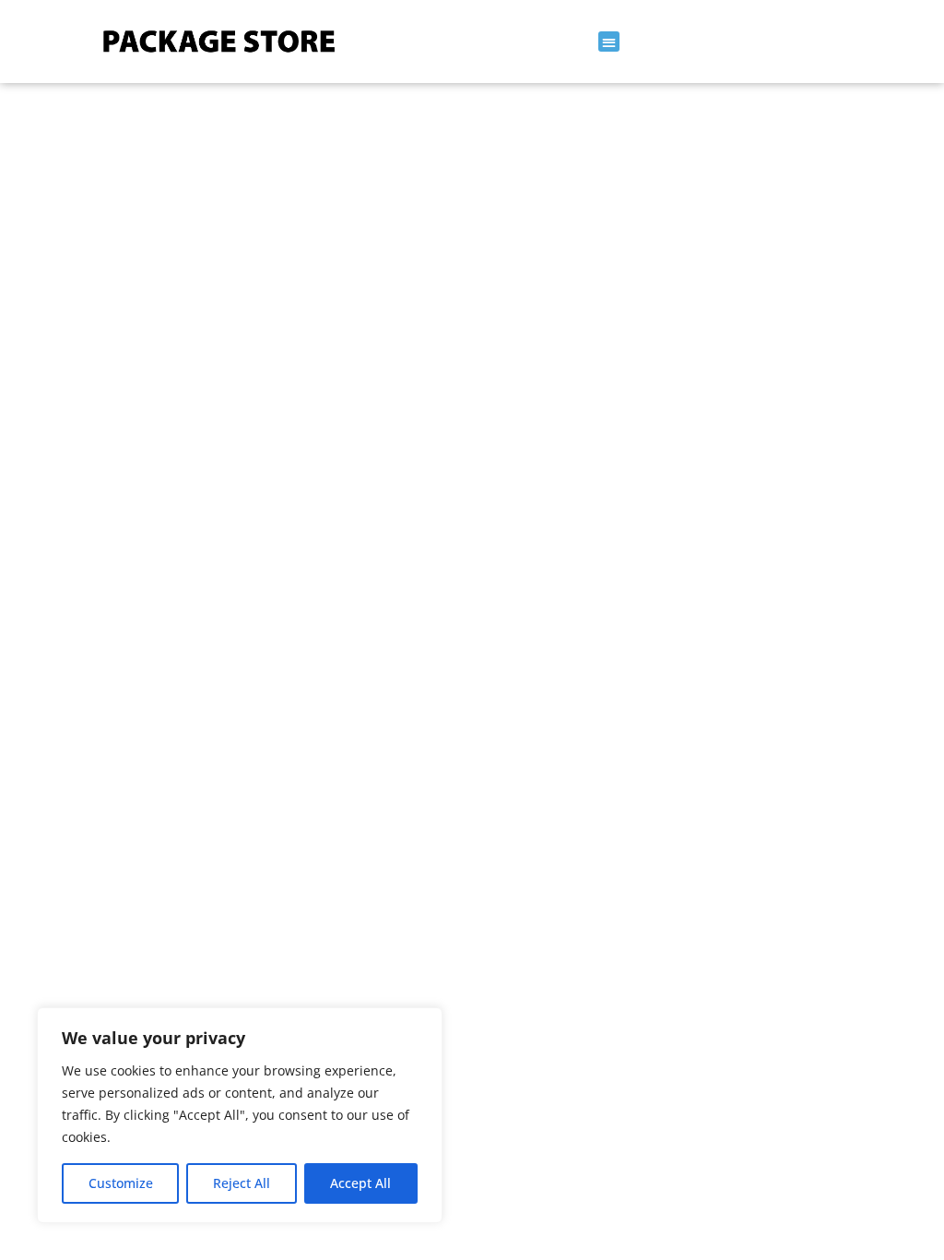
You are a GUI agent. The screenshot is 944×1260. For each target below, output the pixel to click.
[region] (239, 1115)
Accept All (360, 1183)
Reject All (241, 1183)
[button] (609, 42)
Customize (120, 1183)
